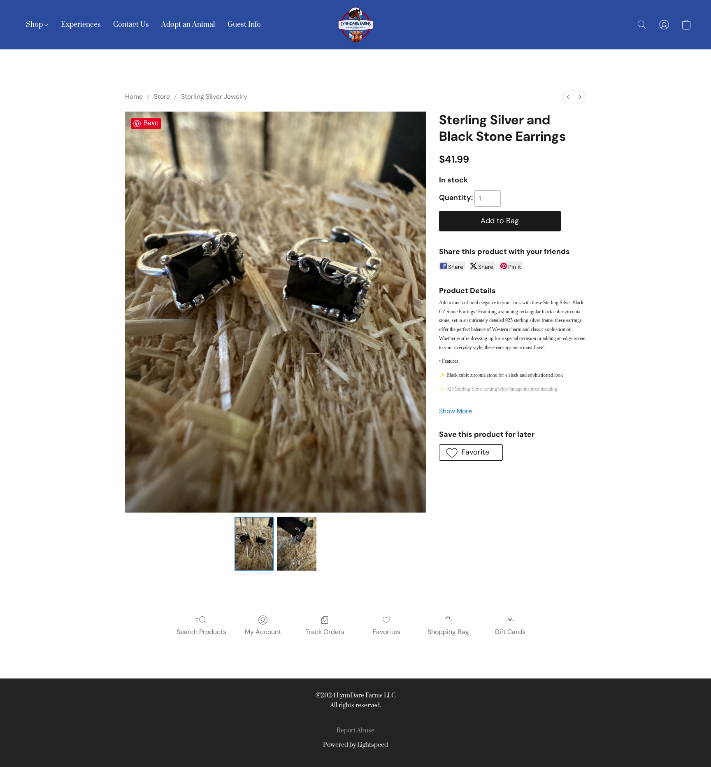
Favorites (386, 631)
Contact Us (131, 24)
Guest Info (244, 24)
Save (151, 123)
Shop (35, 24)
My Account (263, 631)
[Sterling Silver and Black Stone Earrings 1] (296, 543)
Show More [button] (455, 411)
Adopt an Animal (188, 24)
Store (162, 96)
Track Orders (324, 631)
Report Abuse (355, 730)
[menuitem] (568, 97)
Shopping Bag (448, 631)
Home (134, 96)
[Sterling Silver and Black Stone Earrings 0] (254, 543)
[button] (355, 24)
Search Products (201, 631)
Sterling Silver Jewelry (214, 96)
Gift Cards (510, 631)
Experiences (81, 24)
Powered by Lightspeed (355, 745)
